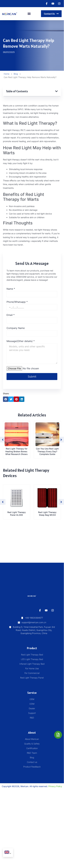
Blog (16, 74)
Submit (32, 376)
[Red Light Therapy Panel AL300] (17, 498)
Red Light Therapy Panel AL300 (16, 513)
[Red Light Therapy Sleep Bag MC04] (47, 498)
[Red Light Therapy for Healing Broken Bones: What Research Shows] (17, 434)
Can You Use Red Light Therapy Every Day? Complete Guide (47, 451)
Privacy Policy (55, 786)
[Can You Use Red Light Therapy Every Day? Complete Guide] (47, 434)
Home (6, 74)
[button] (29, 13)
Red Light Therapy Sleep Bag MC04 (47, 513)
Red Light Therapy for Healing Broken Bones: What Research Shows (16, 451)
